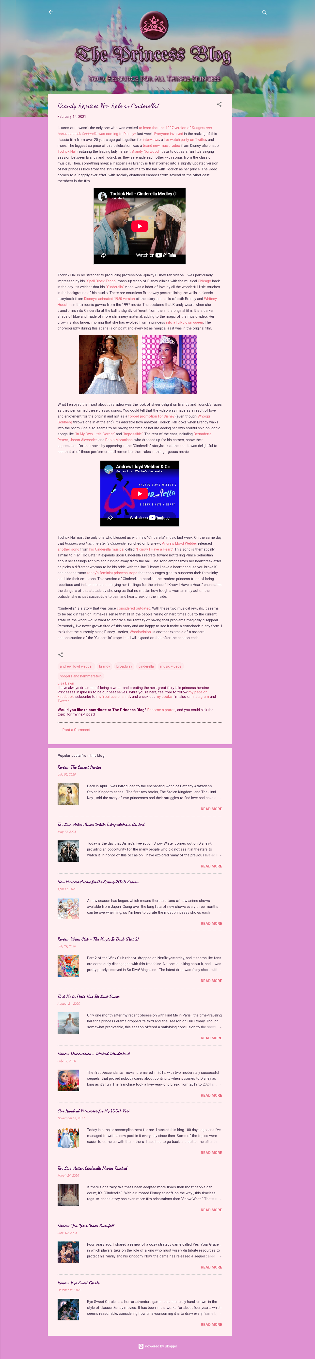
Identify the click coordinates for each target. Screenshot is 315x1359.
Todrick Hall (67, 151)
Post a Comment (76, 730)
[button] (219, 105)
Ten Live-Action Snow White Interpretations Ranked (101, 824)
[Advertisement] (252, 167)
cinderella (146, 666)
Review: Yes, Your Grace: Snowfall (86, 1225)
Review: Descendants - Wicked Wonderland (94, 1053)
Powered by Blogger (160, 1346)
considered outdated (133, 608)
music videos (171, 666)
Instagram (200, 696)
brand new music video (161, 145)
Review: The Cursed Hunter (79, 767)
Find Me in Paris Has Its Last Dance (88, 996)
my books (164, 696)
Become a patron (161, 710)
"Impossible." (133, 434)
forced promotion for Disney (151, 416)
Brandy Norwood (145, 151)
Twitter (63, 701)
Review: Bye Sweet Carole (78, 1282)
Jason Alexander (83, 440)
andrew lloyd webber (76, 666)
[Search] (265, 13)
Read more (211, 809)
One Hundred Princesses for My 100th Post (94, 1110)
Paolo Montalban (119, 440)
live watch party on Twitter (185, 139)
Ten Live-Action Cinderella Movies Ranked (92, 1168)
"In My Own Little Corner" (95, 434)
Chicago (204, 281)
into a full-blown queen (184, 322)
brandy (104, 666)
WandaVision (140, 632)
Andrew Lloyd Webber (179, 543)
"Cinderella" (115, 287)
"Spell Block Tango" (101, 281)
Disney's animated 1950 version (109, 299)
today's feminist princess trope (112, 573)
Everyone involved (168, 134)
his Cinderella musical (106, 549)
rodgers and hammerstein (81, 676)
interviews (151, 139)
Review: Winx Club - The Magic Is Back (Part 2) (98, 938)
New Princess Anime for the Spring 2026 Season (98, 881)
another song (68, 549)
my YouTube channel (113, 696)
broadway (124, 666)
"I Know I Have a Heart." (154, 549)
